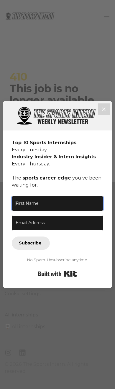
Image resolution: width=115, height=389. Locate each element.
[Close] (104, 109)
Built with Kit (57, 274)
